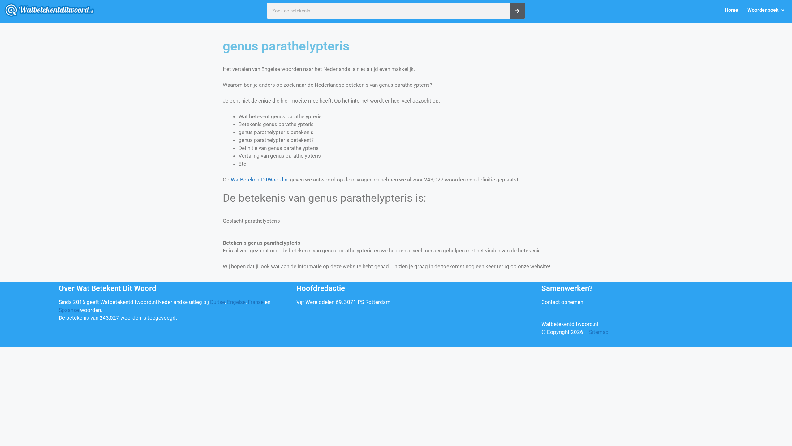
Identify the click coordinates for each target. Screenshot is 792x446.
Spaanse (69, 310)
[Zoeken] (517, 11)
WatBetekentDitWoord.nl (260, 180)
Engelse (236, 302)
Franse (256, 302)
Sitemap (599, 332)
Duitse (217, 302)
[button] (766, 10)
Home (731, 10)
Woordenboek (762, 10)
